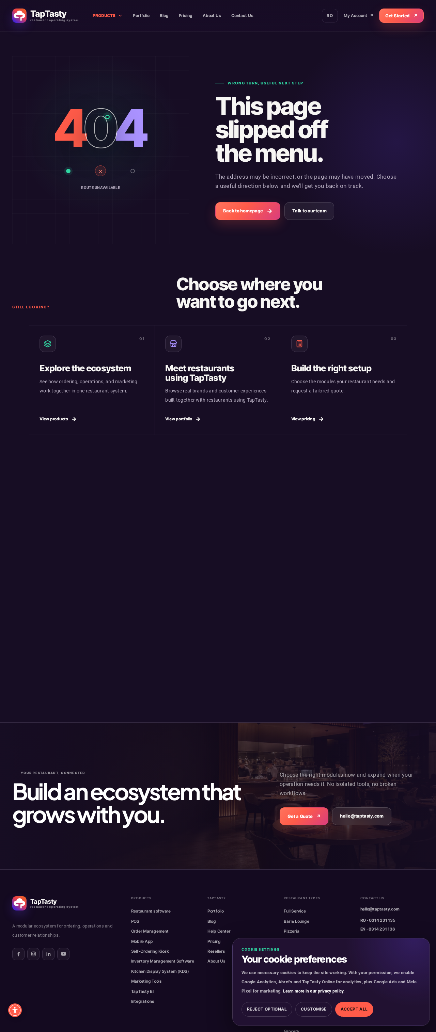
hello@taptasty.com (362, 816)
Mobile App (142, 941)
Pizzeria (291, 931)
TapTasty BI (142, 991)
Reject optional (267, 1009)
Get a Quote (304, 816)
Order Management (150, 931)
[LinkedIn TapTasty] (48, 954)
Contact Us (242, 15)
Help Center (218, 931)
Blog (164, 15)
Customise (314, 1009)
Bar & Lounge (296, 921)
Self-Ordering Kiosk (150, 951)
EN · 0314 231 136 (377, 929)
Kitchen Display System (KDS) (160, 971)
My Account (358, 15)
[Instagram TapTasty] (33, 954)
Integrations (142, 1001)
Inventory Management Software (162, 961)
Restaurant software (151, 911)
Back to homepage (247, 210)
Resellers (216, 951)
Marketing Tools (146, 981)
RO (330, 15)
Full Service (295, 911)
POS (135, 921)
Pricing (185, 15)
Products (104, 15)
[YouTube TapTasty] (63, 954)
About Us (212, 15)
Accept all (354, 1009)
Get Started (401, 15)
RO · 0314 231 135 (377, 920)
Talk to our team (309, 210)
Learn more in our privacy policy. (314, 991)
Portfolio (141, 15)
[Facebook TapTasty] (18, 954)
